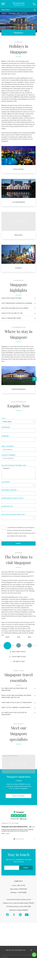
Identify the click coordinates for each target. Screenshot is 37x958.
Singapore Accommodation (18, 192)
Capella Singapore (18, 379)
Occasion (5, 482)
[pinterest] (21, 915)
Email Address (8, 446)
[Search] (35, 10)
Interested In (7, 506)
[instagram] (9, 915)
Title (4, 418)
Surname (5, 436)
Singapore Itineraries (18, 225)
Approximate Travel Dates (12, 498)
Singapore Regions (18, 258)
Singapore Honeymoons (18, 159)
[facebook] (15, 915)
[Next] (34, 379)
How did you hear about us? (13, 514)
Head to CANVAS (18, 796)
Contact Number (8, 455)
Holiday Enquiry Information (14, 465)
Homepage (3, 13)
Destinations (11, 13)
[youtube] (28, 915)
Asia (18, 13)
